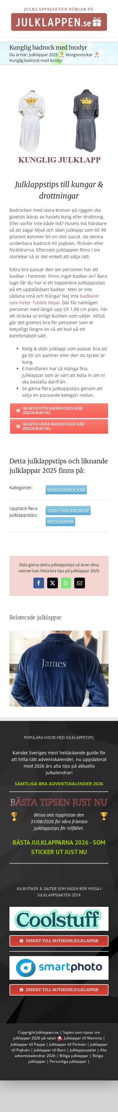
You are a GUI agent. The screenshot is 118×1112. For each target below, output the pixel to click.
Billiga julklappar (73, 1055)
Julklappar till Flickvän (67, 1044)
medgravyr (60, 522)
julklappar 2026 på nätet (34, 1038)
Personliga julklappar (68, 1061)
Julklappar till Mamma (83, 1038)
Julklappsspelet (83, 1050)
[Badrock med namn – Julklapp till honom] (59, 669)
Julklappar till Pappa (28, 1044)
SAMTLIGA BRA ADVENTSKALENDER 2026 (59, 784)
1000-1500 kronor (68, 511)
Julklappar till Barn (50, 1050)
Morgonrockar (66, 490)
